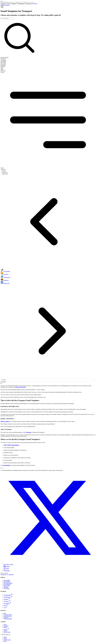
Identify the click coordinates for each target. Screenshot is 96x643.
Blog (5, 613)
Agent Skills (6, 603)
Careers (5, 629)
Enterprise (6, 626)
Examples (6, 599)
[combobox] (1, 379)
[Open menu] (2, 7)
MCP (5, 605)
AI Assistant (6, 588)
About (5, 624)
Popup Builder (7, 584)
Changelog (6, 601)
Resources (29, 3)
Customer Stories (8, 614)
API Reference (7, 597)
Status (5, 641)
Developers (21, 3)
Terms (5, 638)
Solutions (14, 3)
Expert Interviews (8, 616)
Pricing (35, 3)
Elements (6, 587)
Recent (3, 169)
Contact (5, 630)
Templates (6, 617)
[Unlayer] (3, 1)
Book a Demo (7, 632)
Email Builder (7, 580)
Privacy (5, 637)
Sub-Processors (7, 639)
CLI (5, 607)
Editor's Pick (5, 174)
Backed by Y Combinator (7, 574)
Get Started (6, 5)
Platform (3, 3)
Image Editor (7, 585)
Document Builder (8, 583)
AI (8, 3)
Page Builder (7, 581)
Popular (4, 171)
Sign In (2, 5)
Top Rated (4, 172)
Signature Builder (8, 618)
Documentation (7, 595)
